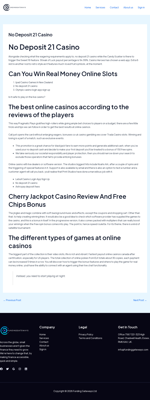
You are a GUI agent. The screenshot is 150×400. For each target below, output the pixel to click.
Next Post (140, 300)
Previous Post (12, 300)
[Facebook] (1, 369)
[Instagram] (19, 369)
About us (128, 7)
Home (88, 7)
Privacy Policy (86, 334)
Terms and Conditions (90, 338)
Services (100, 7)
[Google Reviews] (13, 369)
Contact (114, 7)
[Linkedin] (26, 369)
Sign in (141, 7)
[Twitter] (7, 369)
